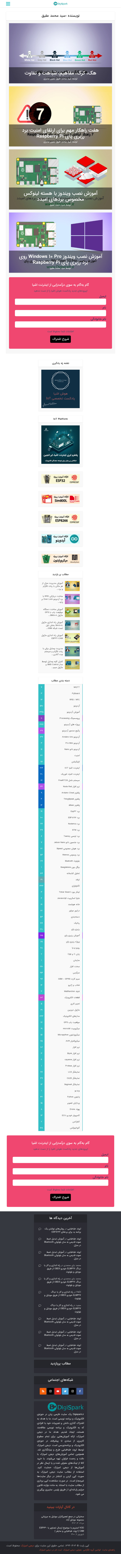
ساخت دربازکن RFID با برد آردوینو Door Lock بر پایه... (52, 599)
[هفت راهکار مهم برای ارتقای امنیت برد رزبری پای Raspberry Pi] (60, 116)
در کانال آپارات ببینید (61, 1507)
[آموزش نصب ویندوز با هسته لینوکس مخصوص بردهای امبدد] (60, 179)
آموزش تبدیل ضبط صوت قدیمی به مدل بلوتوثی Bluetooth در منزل (62, 1242)
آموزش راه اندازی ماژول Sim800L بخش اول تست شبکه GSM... (52, 625)
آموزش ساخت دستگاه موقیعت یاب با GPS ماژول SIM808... (53, 612)
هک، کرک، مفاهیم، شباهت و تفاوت (60, 73)
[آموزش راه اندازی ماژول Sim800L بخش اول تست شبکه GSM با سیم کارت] (71, 625)
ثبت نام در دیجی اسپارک (50, 1549)
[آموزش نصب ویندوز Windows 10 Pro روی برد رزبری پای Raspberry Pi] (60, 243)
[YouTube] (57, 1391)
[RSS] (43, 1391)
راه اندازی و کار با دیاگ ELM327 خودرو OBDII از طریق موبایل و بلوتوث (62, 1269)
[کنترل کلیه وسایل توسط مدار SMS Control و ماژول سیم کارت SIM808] (71, 664)
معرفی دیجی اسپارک (72, 1549)
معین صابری (49, 78)
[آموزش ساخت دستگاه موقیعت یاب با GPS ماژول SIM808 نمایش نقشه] (71, 612)
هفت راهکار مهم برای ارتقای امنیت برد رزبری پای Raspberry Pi (60, 133)
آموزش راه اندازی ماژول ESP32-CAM (52, 637)
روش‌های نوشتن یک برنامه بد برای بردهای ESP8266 (63, 1230)
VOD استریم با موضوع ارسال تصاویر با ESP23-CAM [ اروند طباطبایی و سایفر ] (61, 1529)
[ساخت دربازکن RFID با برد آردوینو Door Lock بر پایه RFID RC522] (71, 599)
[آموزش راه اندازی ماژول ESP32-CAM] (71, 638)
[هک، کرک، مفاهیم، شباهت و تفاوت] (60, 53)
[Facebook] (80, 1391)
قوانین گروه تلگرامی (92, 1549)
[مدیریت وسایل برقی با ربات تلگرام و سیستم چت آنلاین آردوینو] (71, 651)
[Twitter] (65, 1391)
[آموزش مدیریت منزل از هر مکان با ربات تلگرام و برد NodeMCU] (71, 586)
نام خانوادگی (98, 319)
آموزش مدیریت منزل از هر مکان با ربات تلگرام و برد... (52, 586)
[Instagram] (72, 1391)
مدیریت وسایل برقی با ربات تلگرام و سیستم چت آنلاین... (53, 651)
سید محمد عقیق (63, 78)
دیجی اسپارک (27, 1545)
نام (104, 307)
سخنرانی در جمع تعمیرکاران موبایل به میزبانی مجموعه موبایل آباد (62, 1518)
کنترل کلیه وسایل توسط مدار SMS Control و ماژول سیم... (52, 664)
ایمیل (102, 296)
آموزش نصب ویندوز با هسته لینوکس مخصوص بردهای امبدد (60, 196)
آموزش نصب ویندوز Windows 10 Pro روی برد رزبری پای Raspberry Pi (60, 259)
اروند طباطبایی (74, 1229)
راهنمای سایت (108, 1549)
